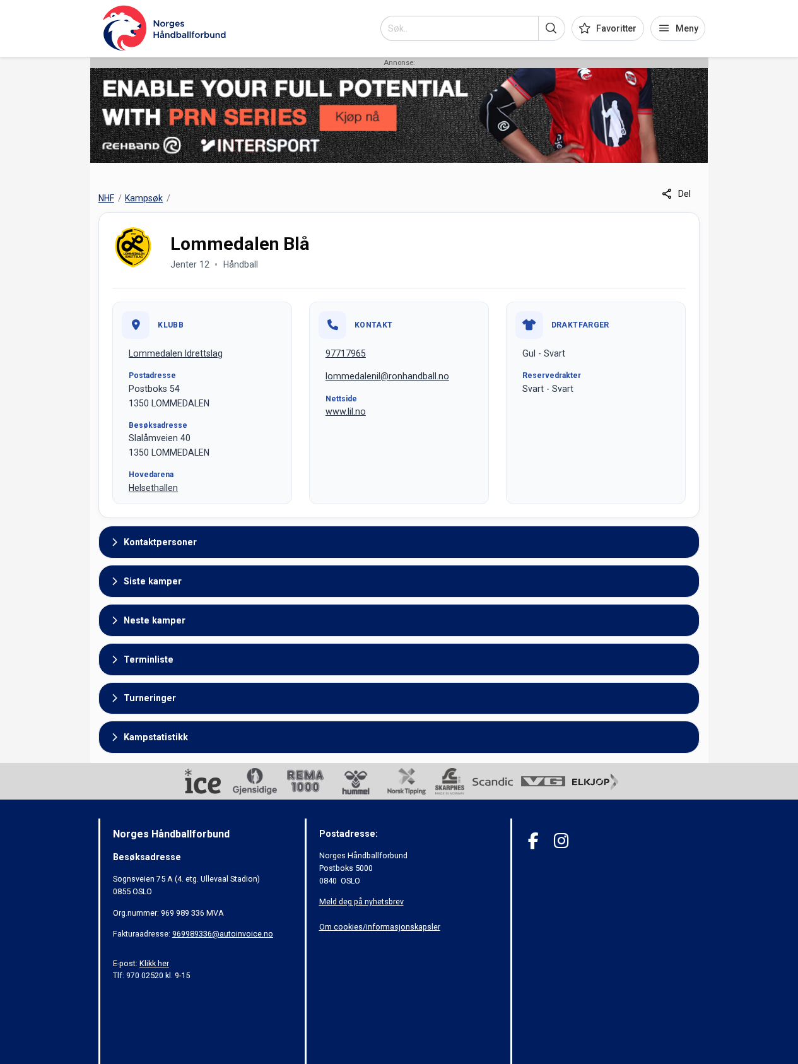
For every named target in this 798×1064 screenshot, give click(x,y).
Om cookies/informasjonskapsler (379, 926)
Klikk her (154, 963)
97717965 (346, 353)
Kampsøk (144, 198)
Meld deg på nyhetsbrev (361, 901)
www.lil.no (346, 411)
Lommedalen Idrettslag (176, 353)
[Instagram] (561, 841)
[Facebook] (533, 841)
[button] (551, 28)
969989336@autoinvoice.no (222, 933)
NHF (106, 198)
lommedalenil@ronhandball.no (387, 376)
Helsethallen (153, 488)
